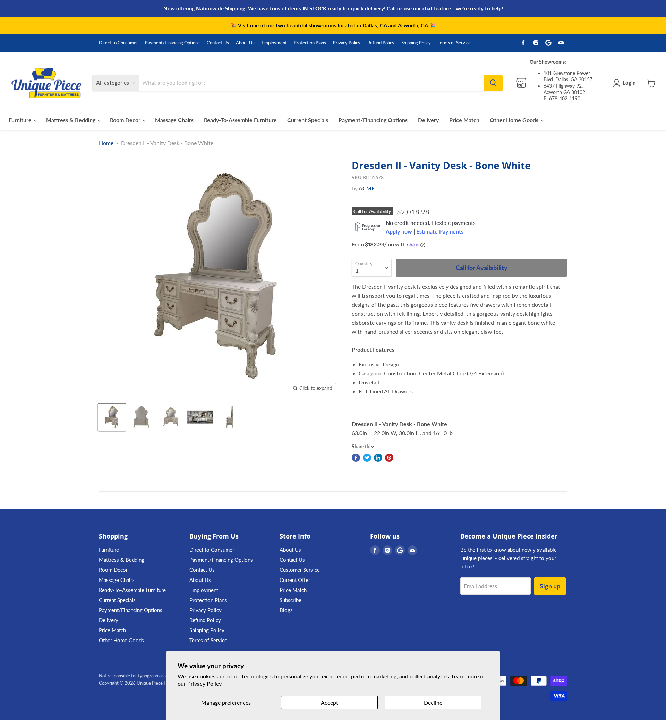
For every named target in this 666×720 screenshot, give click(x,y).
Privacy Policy (346, 42)
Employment (274, 42)
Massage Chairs (174, 120)
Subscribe (290, 600)
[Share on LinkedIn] (378, 458)
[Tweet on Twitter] (367, 458)
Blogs (286, 610)
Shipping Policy (416, 42)
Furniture (21, 120)
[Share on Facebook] (356, 458)
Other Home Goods (515, 120)
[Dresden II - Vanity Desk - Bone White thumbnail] (112, 417)
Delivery (428, 120)
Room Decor (126, 120)
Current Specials (307, 120)
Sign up (550, 586)
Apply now (399, 231)
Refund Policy (380, 42)
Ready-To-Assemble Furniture (240, 120)
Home (106, 143)
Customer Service (300, 570)
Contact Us (218, 42)
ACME (367, 188)
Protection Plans (310, 42)
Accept (329, 702)
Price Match (464, 120)
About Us (245, 42)
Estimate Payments (439, 231)
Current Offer (295, 580)
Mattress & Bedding (71, 120)
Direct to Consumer (118, 42)
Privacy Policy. (205, 683)
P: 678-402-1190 (562, 98)
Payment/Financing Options (172, 42)
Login (629, 82)
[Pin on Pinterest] (389, 458)
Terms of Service (454, 42)
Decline (433, 702)
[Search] (493, 83)
